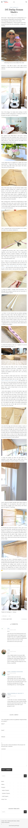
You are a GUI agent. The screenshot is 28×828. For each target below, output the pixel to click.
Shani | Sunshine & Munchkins (15, 671)
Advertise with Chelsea (11, 820)
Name (3, 723)
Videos (2, 784)
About (2, 781)
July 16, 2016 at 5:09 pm (11, 673)
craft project (4, 616)
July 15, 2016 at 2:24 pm (11, 629)
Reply (8, 631)
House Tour (4, 799)
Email (2, 730)
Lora (8, 650)
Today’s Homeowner (5, 822)
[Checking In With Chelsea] (5, 1)
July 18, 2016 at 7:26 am (11, 696)
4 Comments (24, 619)
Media (18, 820)
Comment (3, 749)
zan (8, 628)
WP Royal (17, 825)
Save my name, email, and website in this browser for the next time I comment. (13, 745)
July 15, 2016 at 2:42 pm (11, 651)
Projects (3, 787)
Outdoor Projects (6, 793)
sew (9, 616)
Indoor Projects (5, 790)
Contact (2, 820)
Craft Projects (14, 7)
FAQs (6, 820)
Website (3, 736)
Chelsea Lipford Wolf (7, 619)
